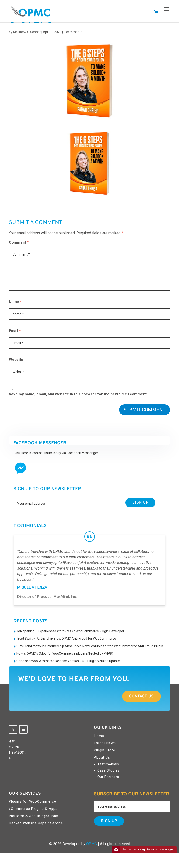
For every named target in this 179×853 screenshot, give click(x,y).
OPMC (91, 844)
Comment (19, 242)
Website (16, 359)
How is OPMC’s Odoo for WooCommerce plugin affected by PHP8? (65, 653)
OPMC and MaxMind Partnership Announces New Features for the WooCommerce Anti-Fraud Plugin (89, 646)
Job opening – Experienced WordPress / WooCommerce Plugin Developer (70, 631)
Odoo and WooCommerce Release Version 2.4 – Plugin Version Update (68, 661)
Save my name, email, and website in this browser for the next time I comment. (78, 394)
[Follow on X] (13, 729)
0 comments (73, 32)
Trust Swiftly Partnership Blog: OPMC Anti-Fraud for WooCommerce (66, 638)
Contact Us (141, 696)
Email (15, 330)
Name (15, 302)
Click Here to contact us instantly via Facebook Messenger (56, 453)
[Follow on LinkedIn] (23, 729)
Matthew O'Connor (27, 32)
